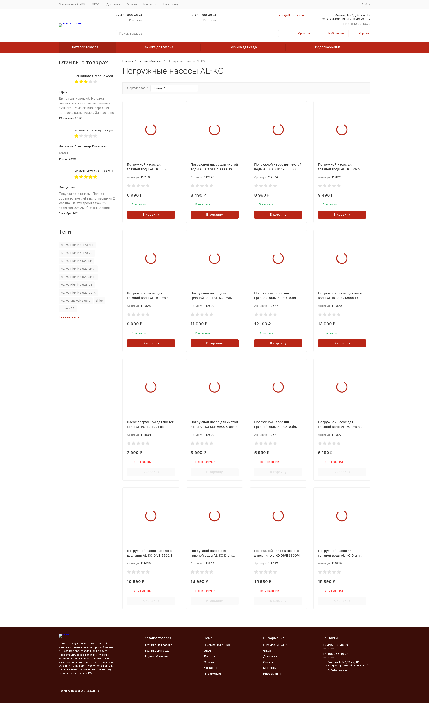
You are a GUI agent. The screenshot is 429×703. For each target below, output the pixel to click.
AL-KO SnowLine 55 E (75, 300)
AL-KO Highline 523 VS (76, 284)
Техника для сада (243, 47)
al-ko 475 (67, 308)
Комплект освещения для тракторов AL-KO (108, 130)
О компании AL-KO (72, 4)
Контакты (150, 4)
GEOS (96, 4)
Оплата (132, 4)
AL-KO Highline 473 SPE (77, 244)
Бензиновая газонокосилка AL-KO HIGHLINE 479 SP (115, 76)
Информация (213, 673)
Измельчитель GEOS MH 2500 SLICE (102, 171)
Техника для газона (158, 47)
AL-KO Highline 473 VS (77, 253)
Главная (127, 61)
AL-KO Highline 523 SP (76, 261)
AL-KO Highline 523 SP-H (78, 276)
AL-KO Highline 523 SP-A (78, 268)
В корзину (151, 214)
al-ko (99, 300)
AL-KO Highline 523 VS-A (78, 292)
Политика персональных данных (79, 690)
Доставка (113, 4)
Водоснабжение (328, 47)
